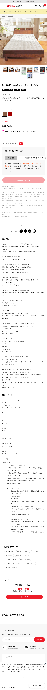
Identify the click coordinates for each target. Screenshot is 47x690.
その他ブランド (6, 94)
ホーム (3, 16)
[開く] (36, 6)
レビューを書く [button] (24, 597)
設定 (23, 681)
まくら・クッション (35, 11)
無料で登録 (39, 639)
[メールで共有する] (34, 231)
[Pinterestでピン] (25, 231)
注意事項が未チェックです (23, 180)
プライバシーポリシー (8, 687)
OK (23, 677)
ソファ (26, 11)
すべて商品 (10, 16)
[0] (43, 6)
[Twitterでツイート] (29, 231)
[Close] (45, 663)
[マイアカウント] (40, 6)
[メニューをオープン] (3, 6)
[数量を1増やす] (17, 137)
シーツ (45, 11)
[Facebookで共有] (21, 231)
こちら (34, 200)
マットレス (18, 11)
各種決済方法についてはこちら (37, 648)
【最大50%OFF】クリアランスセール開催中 (23, 1)
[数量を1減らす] (4, 137)
